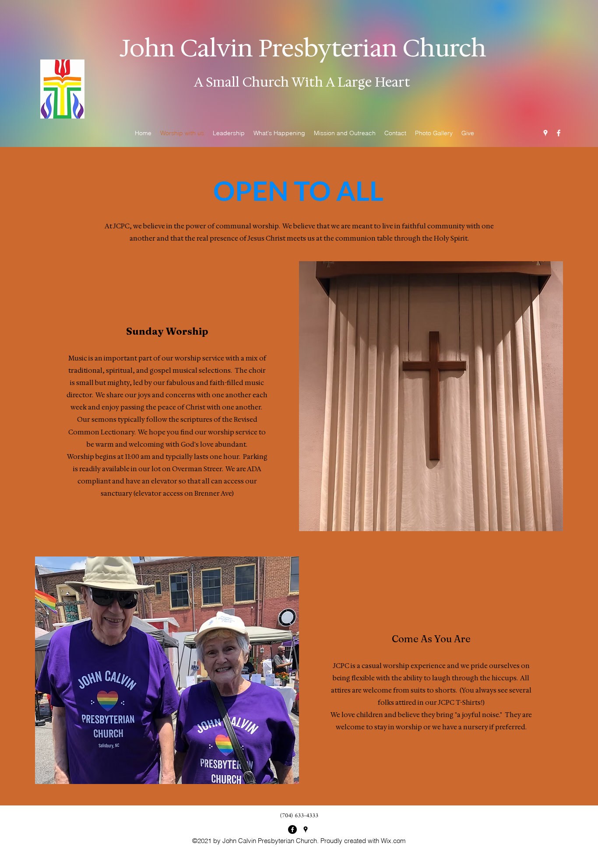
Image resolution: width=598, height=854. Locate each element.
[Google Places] (545, 133)
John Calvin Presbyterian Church (303, 48)
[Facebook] (558, 133)
